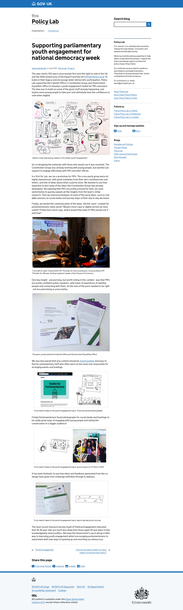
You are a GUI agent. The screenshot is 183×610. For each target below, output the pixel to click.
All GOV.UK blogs (40, 586)
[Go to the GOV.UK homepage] (42, 3)
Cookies (62, 590)
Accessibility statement (44, 590)
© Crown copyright (141, 602)
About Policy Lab (121, 91)
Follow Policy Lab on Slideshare (127, 114)
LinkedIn (72, 566)
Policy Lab (45, 21)
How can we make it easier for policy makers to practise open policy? (91, 551)
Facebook (60, 566)
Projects (71, 68)
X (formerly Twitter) (43, 566)
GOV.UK (81, 586)
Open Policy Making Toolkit (125, 98)
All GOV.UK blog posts (63, 586)
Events (117, 160)
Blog (35, 15)
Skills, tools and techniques (125, 154)
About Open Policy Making (125, 95)
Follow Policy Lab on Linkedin (126, 117)
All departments (95, 586)
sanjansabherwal (39, 68)
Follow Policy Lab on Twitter (126, 111)
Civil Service (53, 31)
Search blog (122, 19)
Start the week (120, 157)
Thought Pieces (120, 147)
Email (82, 566)
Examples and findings (123, 144)
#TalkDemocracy (94, 76)
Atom (138, 131)
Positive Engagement (44, 550)
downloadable (87, 361)
